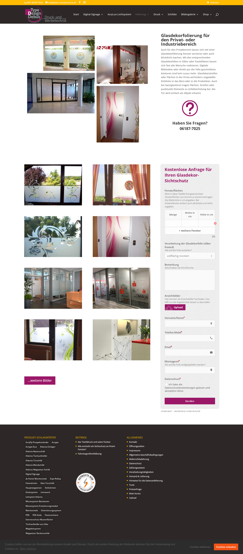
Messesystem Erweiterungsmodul (42, 506)
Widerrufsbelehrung (139, 459)
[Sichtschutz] (53, 307)
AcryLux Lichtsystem (119, 14)
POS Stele (37, 515)
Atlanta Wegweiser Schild (38, 469)
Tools (131, 484)
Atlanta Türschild (34, 460)
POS (27, 515)
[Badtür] (121, 256)
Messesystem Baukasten (37, 501)
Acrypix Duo (31, 446)
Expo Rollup (55, 478)
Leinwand (45, 492)
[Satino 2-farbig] (53, 359)
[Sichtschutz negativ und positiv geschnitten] (53, 204)
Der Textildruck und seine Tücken (94, 441)
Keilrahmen (50, 487)
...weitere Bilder (40, 380)
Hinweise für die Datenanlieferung (146, 480)
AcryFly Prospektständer (37, 442)
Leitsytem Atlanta (34, 496)
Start (76, 14)
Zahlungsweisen (137, 467)
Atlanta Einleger (47, 446)
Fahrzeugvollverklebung (89, 453)
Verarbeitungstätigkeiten (141, 471)
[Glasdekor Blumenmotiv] (53, 256)
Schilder (172, 14)
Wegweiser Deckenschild (37, 533)
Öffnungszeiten (136, 446)
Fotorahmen (31, 483)
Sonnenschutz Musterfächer (39, 519)
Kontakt (133, 441)
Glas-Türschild (47, 483)
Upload (132, 497)
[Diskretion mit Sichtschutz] (121, 307)
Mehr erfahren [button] (28, 548)
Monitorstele (32, 510)
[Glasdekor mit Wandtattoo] (121, 359)
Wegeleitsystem (33, 528)
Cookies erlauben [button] (226, 547)
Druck (157, 14)
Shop (206, 14)
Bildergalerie (188, 14)
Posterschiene (51, 515)
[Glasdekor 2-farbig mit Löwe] (121, 204)
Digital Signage (91, 14)
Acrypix (55, 442)
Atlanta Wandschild (35, 465)
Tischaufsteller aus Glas (37, 524)
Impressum (134, 450)
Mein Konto (135, 493)
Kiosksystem (32, 492)
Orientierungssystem (51, 510)
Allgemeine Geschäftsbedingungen (146, 454)
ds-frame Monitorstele (36, 478)
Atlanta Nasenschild (35, 451)
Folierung (140, 14)
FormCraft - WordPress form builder (180, 411)
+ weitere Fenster (190, 230)
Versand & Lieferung (139, 476)
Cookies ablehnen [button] (200, 547)
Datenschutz (135, 463)
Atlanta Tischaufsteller (36, 455)
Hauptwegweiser (34, 487)
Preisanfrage (135, 489)
